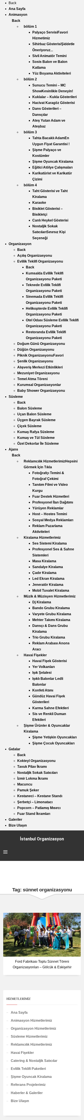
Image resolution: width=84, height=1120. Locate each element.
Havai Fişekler (22, 1053)
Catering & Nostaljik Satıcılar (34, 1061)
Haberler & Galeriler (27, 1093)
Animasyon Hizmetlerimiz (31, 1020)
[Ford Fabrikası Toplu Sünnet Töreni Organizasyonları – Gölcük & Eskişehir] (42, 934)
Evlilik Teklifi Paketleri (28, 1069)
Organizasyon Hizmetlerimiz (33, 1028)
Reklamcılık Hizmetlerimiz (31, 1044)
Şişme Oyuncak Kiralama (31, 1077)
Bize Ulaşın (20, 1101)
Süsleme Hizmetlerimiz (29, 1036)
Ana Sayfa (19, 1012)
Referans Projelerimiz (28, 1085)
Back (12, 3)
